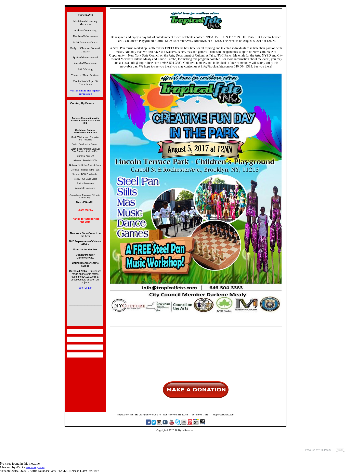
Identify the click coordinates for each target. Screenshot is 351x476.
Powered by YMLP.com (318, 450)
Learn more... (85, 210)
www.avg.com (35, 467)
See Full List (85, 287)
